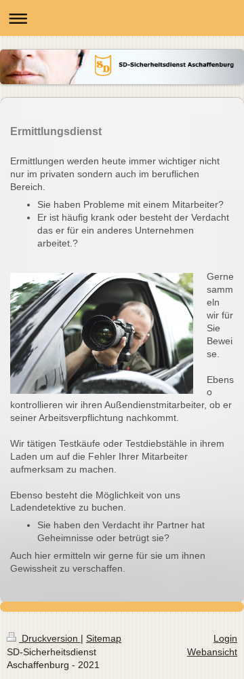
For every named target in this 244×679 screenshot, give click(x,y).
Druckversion (50, 638)
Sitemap (103, 638)
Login (225, 638)
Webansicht (212, 651)
